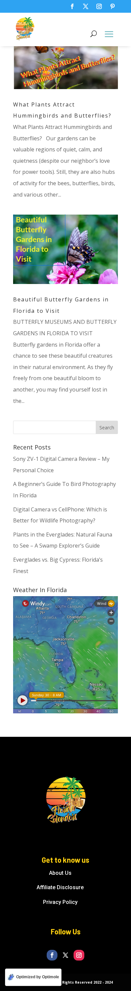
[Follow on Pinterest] (112, 6)
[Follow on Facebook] (72, 6)
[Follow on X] (85, 6)
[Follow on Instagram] (99, 6)
